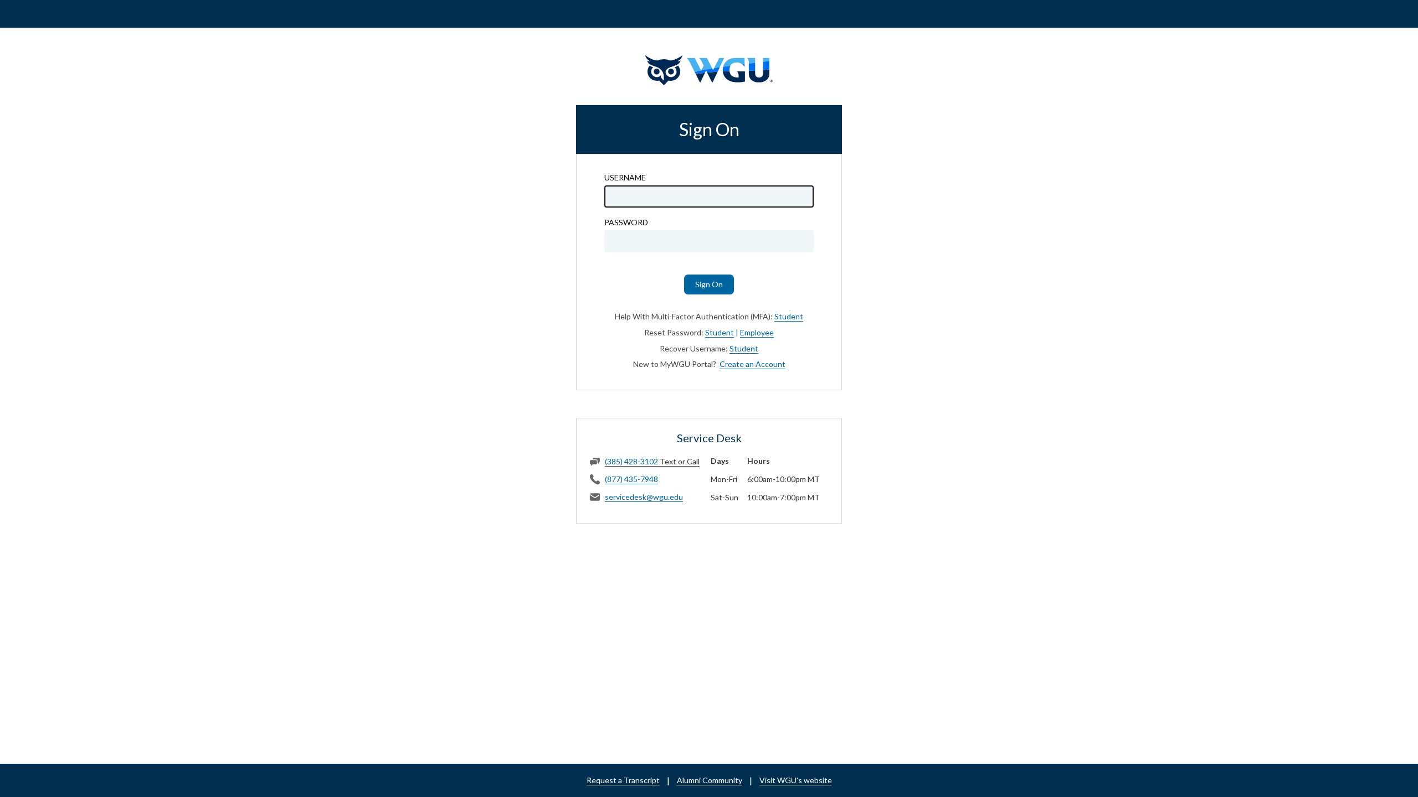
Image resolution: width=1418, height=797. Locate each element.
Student (788, 316)
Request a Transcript (623, 780)
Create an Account (752, 364)
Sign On (709, 284)
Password (626, 222)
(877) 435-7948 (631, 479)
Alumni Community (709, 780)
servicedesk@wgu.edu (644, 496)
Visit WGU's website (795, 780)
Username (625, 178)
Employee (757, 332)
